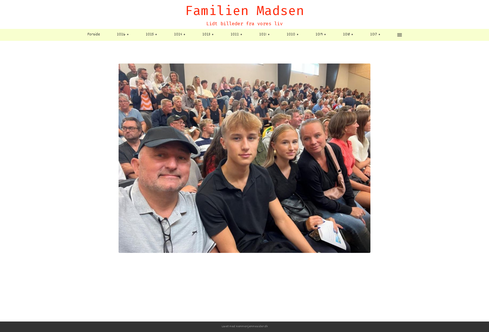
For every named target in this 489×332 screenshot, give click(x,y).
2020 (291, 34)
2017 (373, 34)
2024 (178, 34)
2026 (121, 34)
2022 (235, 34)
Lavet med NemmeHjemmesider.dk (245, 326)
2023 (206, 34)
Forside (93, 34)
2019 (319, 34)
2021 (262, 34)
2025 (150, 34)
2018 (346, 34)
